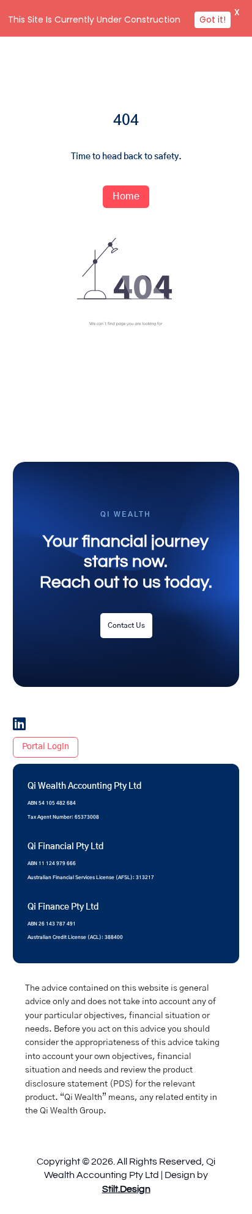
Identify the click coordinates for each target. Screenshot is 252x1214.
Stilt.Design (126, 1189)
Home (126, 196)
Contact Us (126, 625)
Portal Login (45, 746)
